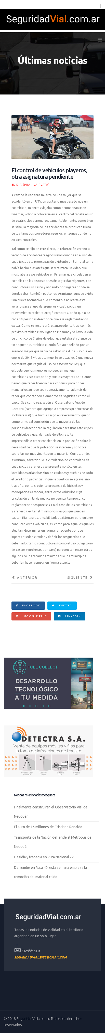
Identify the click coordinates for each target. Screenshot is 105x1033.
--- (16, 944)
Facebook (30, 605)
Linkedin (72, 616)
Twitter (65, 605)
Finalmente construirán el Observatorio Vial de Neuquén (50, 811)
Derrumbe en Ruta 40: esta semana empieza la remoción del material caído (50, 872)
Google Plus (35, 616)
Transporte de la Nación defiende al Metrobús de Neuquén (52, 842)
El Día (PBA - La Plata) (30, 184)
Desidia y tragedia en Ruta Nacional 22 (44, 857)
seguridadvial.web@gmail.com (40, 957)
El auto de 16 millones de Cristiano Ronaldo (48, 827)
